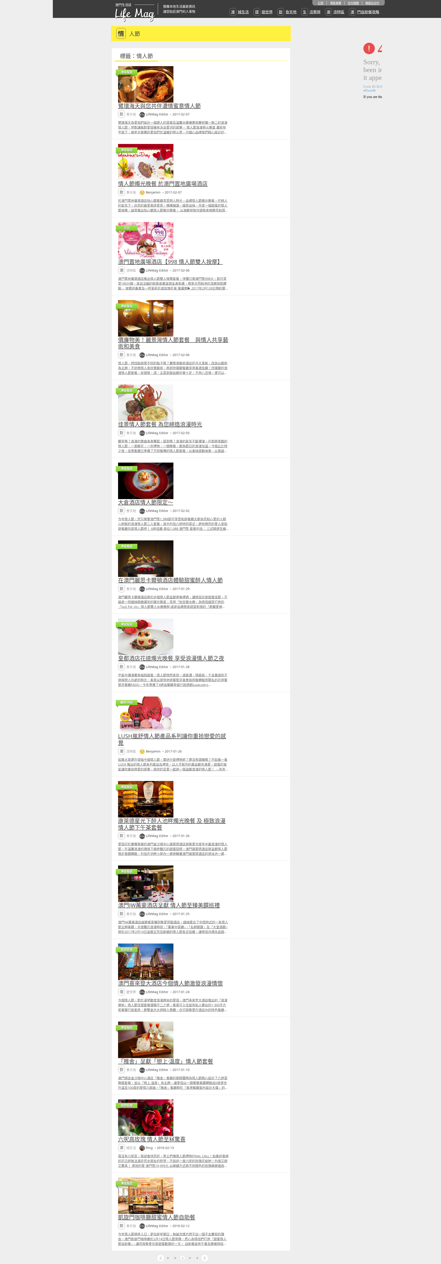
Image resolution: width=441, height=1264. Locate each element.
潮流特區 (335, 11)
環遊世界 (264, 11)
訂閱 (320, 3)
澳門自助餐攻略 (365, 11)
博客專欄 (335, 3)
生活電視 (311, 11)
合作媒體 (353, 3)
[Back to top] (432, 1245)
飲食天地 (288, 11)
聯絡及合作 (372, 3)
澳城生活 (240, 11)
